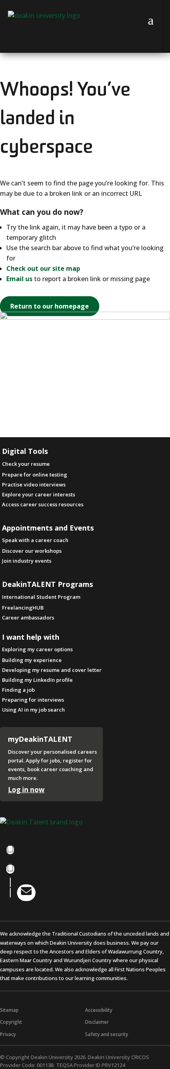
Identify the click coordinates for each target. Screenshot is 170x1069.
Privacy (8, 1034)
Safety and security (106, 1034)
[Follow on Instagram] (10, 869)
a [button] (151, 20)
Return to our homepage (49, 306)
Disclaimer (97, 1022)
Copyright (11, 1022)
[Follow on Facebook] (10, 850)
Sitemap (9, 1010)
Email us (19, 278)
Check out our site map (43, 268)
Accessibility (98, 1010)
